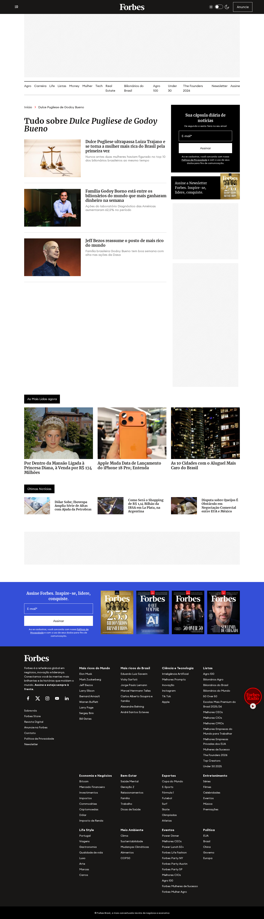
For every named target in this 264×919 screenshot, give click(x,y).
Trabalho (126, 804)
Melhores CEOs (213, 712)
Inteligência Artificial (175, 674)
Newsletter (219, 86)
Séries (207, 781)
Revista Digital (33, 722)
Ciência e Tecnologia (177, 668)
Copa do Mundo (172, 781)
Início (28, 107)
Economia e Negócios (95, 775)
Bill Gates (85, 718)
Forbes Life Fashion (174, 852)
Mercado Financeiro (92, 787)
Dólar (82, 815)
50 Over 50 (210, 696)
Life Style (86, 830)
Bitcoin (84, 781)
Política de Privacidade (194, 159)
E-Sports (167, 787)
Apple (165, 702)
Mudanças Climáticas (135, 847)
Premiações (210, 809)
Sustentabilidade (132, 841)
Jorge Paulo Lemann (134, 685)
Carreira (40, 86)
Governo (208, 852)
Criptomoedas (88, 809)
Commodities (88, 804)
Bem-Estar (129, 775)
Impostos (85, 798)
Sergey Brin (86, 713)
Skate (165, 809)
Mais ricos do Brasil (135, 668)
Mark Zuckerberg (90, 679)
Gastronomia (88, 847)
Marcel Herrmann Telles (136, 690)
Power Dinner (170, 835)
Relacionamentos (132, 792)
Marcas (84, 869)
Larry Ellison (87, 690)
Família (125, 798)
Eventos (208, 798)
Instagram (169, 690)
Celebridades (211, 792)
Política (209, 830)
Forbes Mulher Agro (174, 891)
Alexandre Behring (132, 706)
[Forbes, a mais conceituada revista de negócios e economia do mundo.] (132, 7)
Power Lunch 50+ (173, 847)
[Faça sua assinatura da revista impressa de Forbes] (117, 612)
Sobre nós (30, 710)
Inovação (168, 685)
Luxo (82, 858)
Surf (164, 804)
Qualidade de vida (91, 852)
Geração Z (127, 787)
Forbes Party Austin (174, 863)
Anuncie (243, 7)
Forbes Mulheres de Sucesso (180, 886)
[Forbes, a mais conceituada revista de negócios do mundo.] (49, 658)
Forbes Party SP (172, 869)
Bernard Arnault (89, 696)
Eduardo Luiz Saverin (134, 674)
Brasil (206, 841)
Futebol (167, 798)
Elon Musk (85, 674)
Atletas (167, 820)
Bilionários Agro (213, 679)
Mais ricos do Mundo (94, 668)
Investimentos (88, 792)
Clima (124, 835)
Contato (30, 733)
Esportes (169, 775)
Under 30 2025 (212, 766)
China (207, 847)
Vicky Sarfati (129, 679)
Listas (62, 86)
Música (207, 804)
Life (52, 86)
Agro (27, 86)
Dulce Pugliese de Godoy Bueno (61, 107)
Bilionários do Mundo (216, 690)
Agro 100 (208, 674)
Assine (235, 86)
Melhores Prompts (174, 679)
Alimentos (127, 852)
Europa (207, 858)
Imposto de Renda (91, 820)
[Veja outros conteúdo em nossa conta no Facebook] (28, 698)
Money (74, 86)
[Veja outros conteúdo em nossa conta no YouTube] (57, 698)
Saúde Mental (130, 781)
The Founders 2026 (215, 755)
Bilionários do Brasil (215, 685)
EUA (206, 835)
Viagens (84, 841)
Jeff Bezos (86, 685)
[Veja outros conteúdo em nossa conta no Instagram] (47, 698)
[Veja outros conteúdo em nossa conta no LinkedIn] (67, 698)
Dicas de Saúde (131, 809)
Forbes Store (32, 716)
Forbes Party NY (172, 858)
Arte (82, 863)
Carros (83, 875)
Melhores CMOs (213, 723)
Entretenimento (215, 775)
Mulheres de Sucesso (216, 749)
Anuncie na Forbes (36, 727)
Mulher (87, 86)
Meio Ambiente (132, 830)
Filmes (207, 787)
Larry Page (86, 707)
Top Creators (212, 760)
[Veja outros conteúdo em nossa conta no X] (38, 698)
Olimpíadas (169, 815)
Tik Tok (166, 696)
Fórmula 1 (168, 792)
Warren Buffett (88, 702)
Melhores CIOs (212, 717)
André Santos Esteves (135, 712)
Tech (99, 86)
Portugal (85, 835)
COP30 (125, 858)
